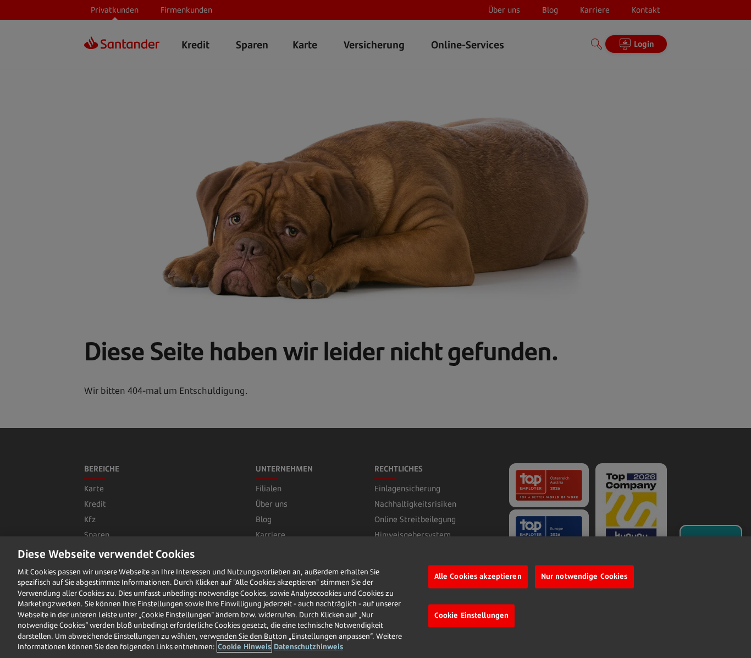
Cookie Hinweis (244, 646)
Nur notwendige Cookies (584, 577)
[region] (375, 597)
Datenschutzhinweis (308, 646)
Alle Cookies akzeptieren (478, 577)
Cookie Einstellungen (471, 615)
